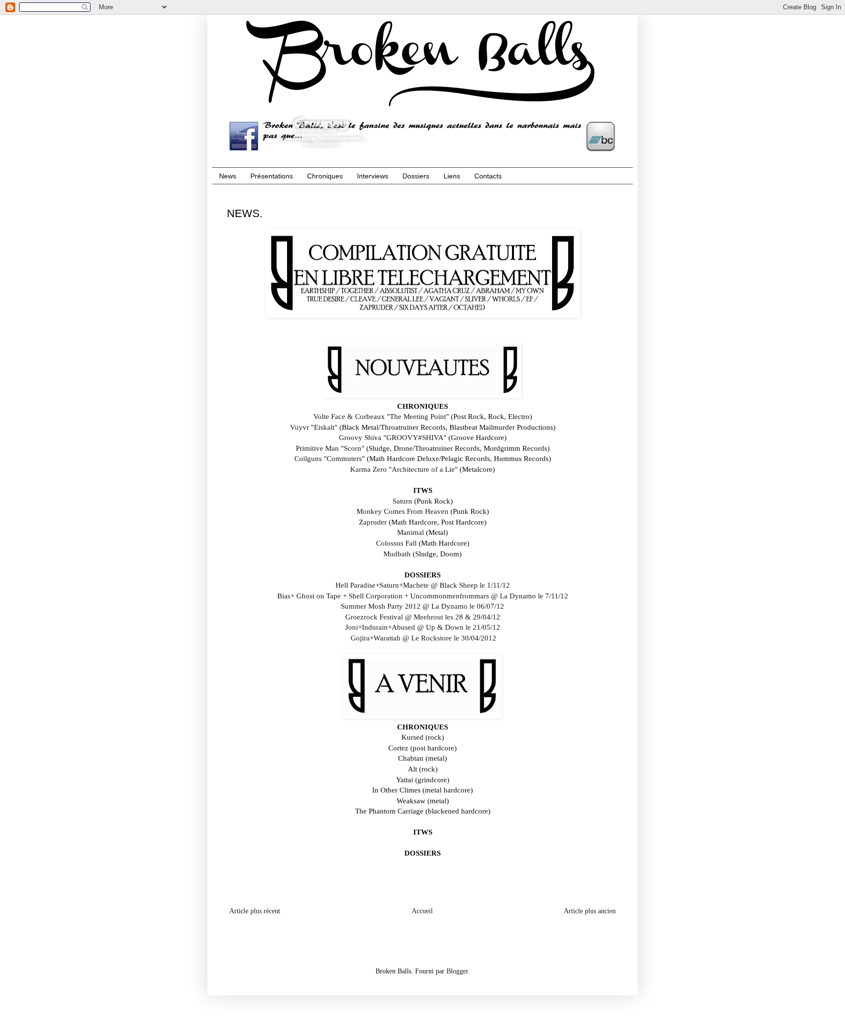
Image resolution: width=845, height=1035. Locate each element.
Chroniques (325, 176)
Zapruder (373, 522)
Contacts (488, 176)
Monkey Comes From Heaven (402, 511)
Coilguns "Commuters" (329, 458)
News (227, 176)
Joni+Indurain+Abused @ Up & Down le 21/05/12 (422, 627)
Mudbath (397, 554)
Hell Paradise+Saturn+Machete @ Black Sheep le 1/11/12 (422, 585)
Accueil (422, 911)
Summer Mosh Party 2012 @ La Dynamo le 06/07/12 (422, 606)
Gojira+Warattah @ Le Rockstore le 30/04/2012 (423, 638)
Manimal (410, 532)
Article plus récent (254, 911)
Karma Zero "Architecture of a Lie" (404, 469)
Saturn (402, 501)
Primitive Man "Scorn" (330, 448)
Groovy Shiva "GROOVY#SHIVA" (392, 437)
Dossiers (415, 176)
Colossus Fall (396, 543)
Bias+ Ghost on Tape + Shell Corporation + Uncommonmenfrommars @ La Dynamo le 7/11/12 (422, 596)
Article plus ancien (590, 911)
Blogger (457, 971)
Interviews (372, 176)
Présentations (271, 176)
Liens (452, 176)
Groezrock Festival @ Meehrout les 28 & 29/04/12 (422, 617)
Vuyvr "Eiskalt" (313, 427)
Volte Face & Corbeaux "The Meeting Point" (381, 416)
